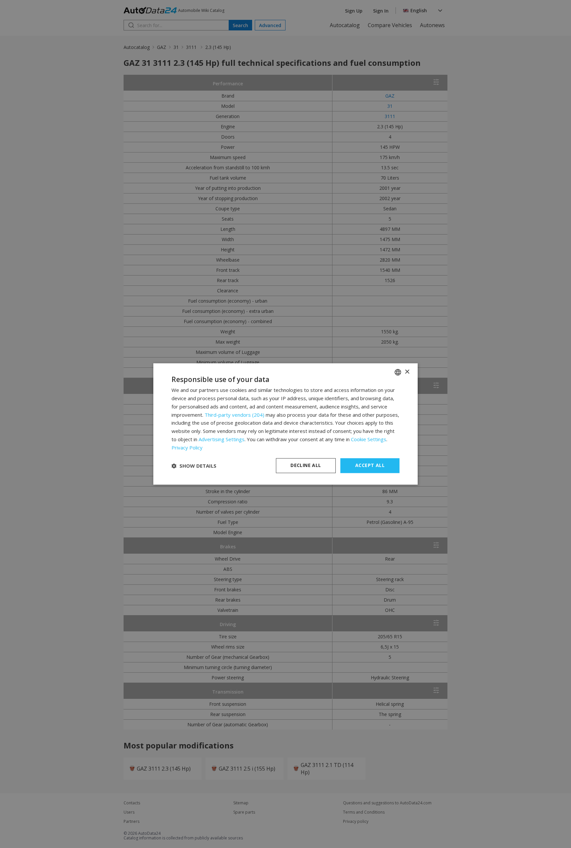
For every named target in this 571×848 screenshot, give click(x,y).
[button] (193, 465)
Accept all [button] (370, 465)
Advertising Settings (222, 439)
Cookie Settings (368, 439)
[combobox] (398, 372)
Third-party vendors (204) (234, 414)
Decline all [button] (305, 465)
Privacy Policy (187, 447)
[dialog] (285, 424)
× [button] (406, 371)
